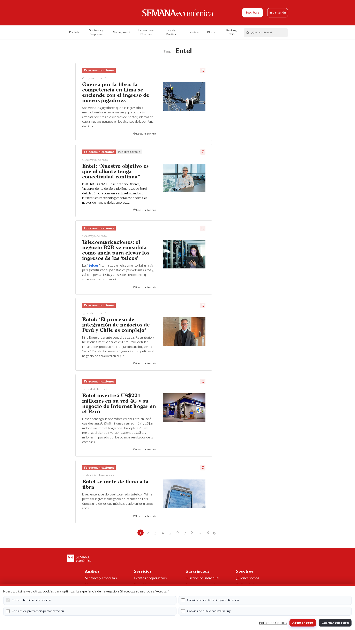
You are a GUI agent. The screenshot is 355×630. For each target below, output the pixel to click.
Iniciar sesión (278, 12)
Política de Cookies (273, 622)
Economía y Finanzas (146, 32)
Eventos (193, 32)
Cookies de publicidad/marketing (209, 611)
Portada (74, 32)
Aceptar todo (302, 622)
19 (214, 533)
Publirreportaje (129, 152)
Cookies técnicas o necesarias (31, 600)
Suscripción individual (202, 578)
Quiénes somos (247, 578)
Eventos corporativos (150, 578)
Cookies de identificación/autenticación (213, 600)
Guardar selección (335, 622)
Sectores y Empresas (96, 32)
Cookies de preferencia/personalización (38, 611)
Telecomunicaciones (99, 70)
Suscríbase (252, 12)
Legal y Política (171, 32)
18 (207, 533)
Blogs (211, 32)
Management (121, 32)
